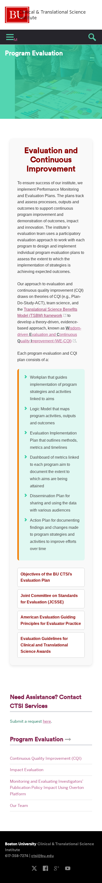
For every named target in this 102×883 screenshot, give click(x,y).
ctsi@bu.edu (42, 855)
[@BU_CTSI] (34, 868)
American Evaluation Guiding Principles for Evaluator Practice (51, 620)
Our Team (19, 805)
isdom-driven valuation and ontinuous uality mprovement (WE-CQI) (49, 334)
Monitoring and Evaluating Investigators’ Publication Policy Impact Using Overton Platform (47, 788)
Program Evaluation (37, 739)
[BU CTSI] (45, 868)
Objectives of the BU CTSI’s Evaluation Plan (46, 577)
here (47, 721)
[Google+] (56, 868)
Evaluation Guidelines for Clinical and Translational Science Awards (44, 645)
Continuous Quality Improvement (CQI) (45, 758)
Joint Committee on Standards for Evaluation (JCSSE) (49, 599)
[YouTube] (67, 868)
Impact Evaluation (26, 769)
